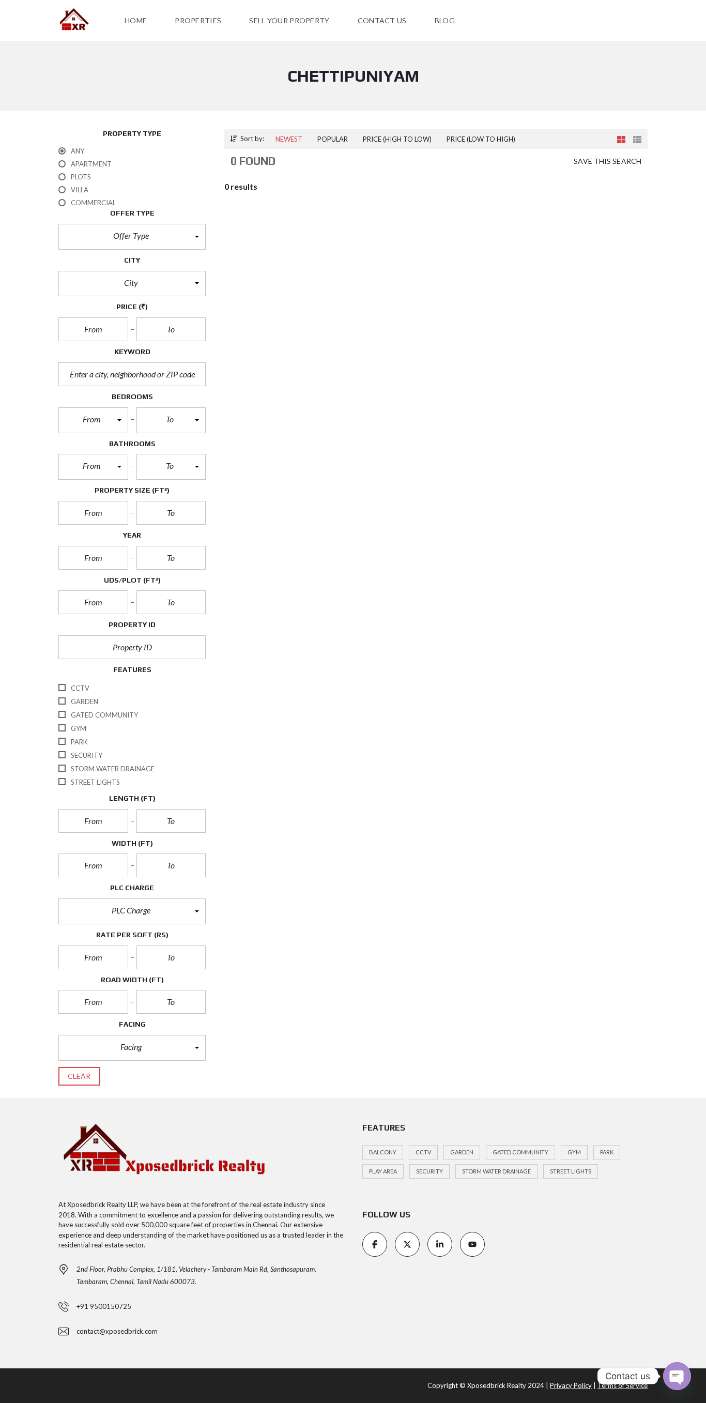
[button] (132, 237)
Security (429, 1171)
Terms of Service (622, 1385)
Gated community (520, 1152)
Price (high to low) (397, 139)
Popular (332, 139)
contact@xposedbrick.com (117, 1331)
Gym (574, 1152)
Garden (461, 1152)
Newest (288, 139)
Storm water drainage (496, 1171)
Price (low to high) (481, 139)
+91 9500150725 (103, 1306)
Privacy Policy (571, 1385)
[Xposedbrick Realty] (73, 20)
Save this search (607, 161)
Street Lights (570, 1171)
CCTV (423, 1152)
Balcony (382, 1152)
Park (606, 1152)
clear (79, 1076)
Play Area (383, 1171)
